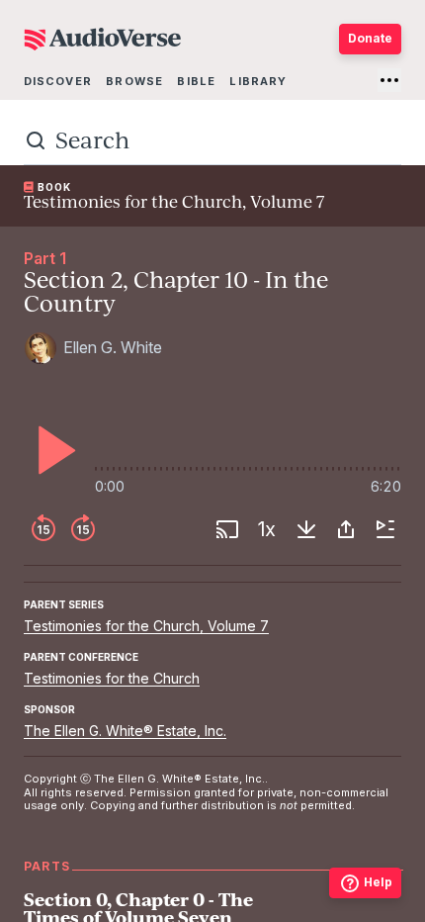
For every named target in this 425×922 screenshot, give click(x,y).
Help (378, 882)
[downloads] (306, 529)
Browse (134, 81)
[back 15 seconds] (43, 529)
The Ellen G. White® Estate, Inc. (125, 730)
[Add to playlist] (385, 529)
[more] (389, 80)
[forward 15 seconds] (83, 529)
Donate (370, 38)
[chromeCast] (227, 529)
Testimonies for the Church (112, 678)
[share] (346, 529)
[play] (51, 450)
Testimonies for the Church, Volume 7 (146, 625)
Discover (58, 81)
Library (258, 81)
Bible (196, 81)
